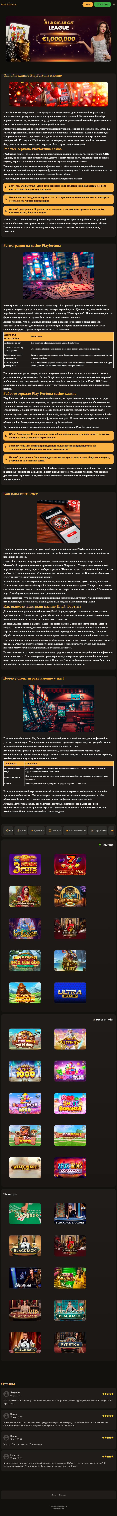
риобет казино (56, 124)
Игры (54, 1495)
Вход (88, 4)
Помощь (62, 1495)
